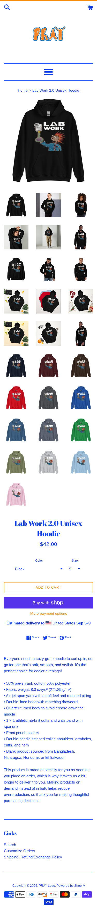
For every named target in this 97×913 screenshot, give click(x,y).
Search (10, 844)
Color (39, 560)
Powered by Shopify (71, 886)
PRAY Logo (47, 886)
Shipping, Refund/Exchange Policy (33, 857)
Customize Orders (19, 851)
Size (75, 560)
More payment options (48, 613)
